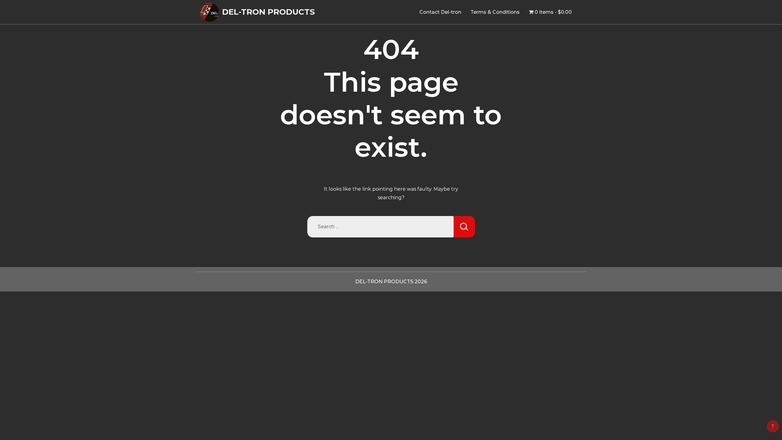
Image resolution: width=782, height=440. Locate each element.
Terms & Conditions (495, 12)
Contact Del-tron (440, 12)
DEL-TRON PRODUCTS (268, 12)
